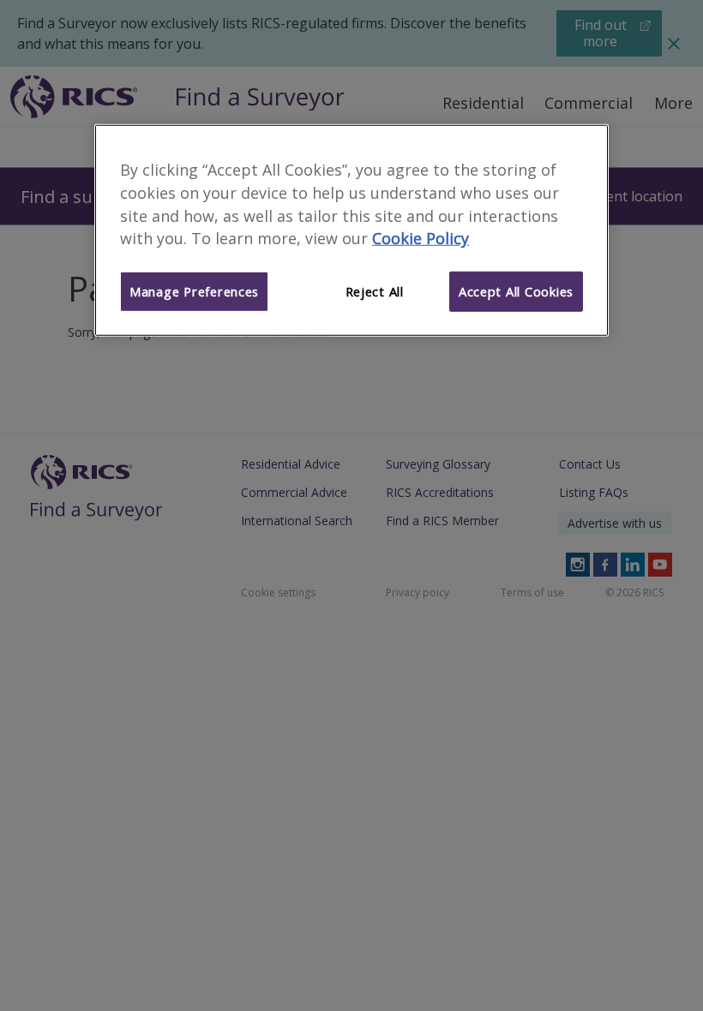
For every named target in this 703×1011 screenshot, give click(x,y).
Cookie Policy (420, 238)
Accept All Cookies (516, 291)
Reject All (374, 291)
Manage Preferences (194, 291)
